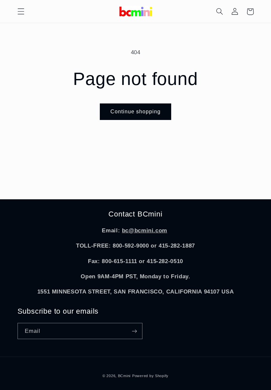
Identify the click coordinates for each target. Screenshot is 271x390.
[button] (20, 11)
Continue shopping (135, 111)
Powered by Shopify (150, 376)
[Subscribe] (134, 331)
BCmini (124, 376)
